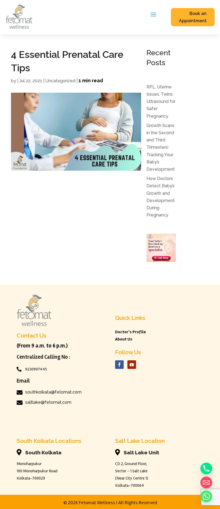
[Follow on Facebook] (119, 364)
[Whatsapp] (206, 496)
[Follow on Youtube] (131, 364)
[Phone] (206, 468)
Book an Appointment (193, 17)
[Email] (206, 482)
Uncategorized (60, 80)
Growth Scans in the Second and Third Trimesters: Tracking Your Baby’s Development (161, 147)
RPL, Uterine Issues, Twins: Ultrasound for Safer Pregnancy (160, 101)
